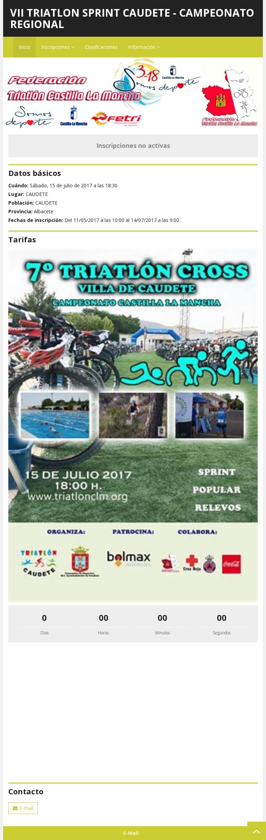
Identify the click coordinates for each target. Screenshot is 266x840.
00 (103, 617)
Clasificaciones (101, 47)
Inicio (24, 47)
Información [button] (142, 47)
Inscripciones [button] (56, 47)
